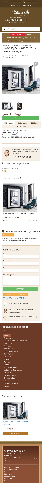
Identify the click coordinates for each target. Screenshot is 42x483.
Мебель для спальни (13, 38)
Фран (6, 386)
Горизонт (7, 343)
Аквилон (7, 333)
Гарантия (8, 478)
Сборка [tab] (35, 123)
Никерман (7, 373)
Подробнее (15, 434)
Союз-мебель (9, 375)
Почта (5, 268)
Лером (6, 362)
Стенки (28, 34)
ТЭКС (6, 381)
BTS (5, 330)
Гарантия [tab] (22, 127)
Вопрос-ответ (9, 476)
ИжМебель (8, 349)
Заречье (7, 346)
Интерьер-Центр (10, 351)
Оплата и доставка (13, 2)
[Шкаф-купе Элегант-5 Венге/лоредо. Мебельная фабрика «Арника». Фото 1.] (21, 79)
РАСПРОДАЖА (18, 34)
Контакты (27, 5)
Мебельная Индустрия (12, 370)
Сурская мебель (10, 378)
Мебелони (7, 365)
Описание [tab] (9, 123)
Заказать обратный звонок (16, 294)
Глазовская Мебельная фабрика (16, 341)
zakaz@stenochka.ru (10, 462)
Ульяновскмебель (10, 383)
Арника (13, 131)
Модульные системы (26, 41)
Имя (4, 254)
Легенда (7, 359)
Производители (29, 2)
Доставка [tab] (23, 123)
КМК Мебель (8, 354)
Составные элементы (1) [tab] (12, 178)
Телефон (6, 261)
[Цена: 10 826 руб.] (20, 198)
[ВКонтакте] (3, 170)
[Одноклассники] (5, 170)
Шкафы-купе (12, 41)
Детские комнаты (29, 38)
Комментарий (8, 274)
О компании (16, 5)
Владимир (7, 338)
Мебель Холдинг (10, 367)
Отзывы (7, 481)
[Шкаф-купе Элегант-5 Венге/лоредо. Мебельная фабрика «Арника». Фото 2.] (20, 106)
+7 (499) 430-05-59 (15, 20)
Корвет (6, 357)
